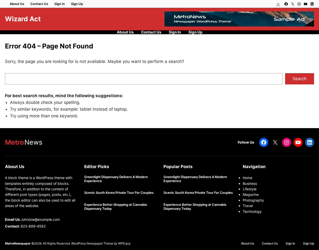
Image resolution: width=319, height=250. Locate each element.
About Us (17, 4)
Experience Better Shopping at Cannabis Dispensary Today (115, 207)
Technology (252, 211)
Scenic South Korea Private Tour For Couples (119, 193)
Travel (248, 206)
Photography (253, 200)
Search (300, 78)
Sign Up (77, 4)
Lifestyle (249, 189)
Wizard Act (23, 19)
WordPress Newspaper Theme (92, 243)
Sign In (59, 4)
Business (250, 183)
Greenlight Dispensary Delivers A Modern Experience (116, 179)
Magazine (251, 194)
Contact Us (39, 4)
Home (247, 178)
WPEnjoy (124, 243)
